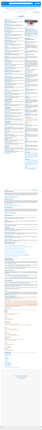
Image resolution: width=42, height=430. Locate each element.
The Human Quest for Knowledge (9, 228)
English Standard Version (8, 27)
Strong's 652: (6, 350)
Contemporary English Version (8, 73)
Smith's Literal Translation (8, 118)
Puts (34, 162)
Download (36, 36)
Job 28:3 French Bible (7, 364)
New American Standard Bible (8, 43)
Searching (26, 156)
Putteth (36, 162)
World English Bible (7, 103)
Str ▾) (11, 19)
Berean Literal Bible (7, 33)
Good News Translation (7, 82)
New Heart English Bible (7, 92)
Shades (31, 156)
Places (31, 162)
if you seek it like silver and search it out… (10, 213)
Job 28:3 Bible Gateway (7, 354)
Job (5, 216)
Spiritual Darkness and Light (8, 235)
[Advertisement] (21, 184)
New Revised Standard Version (8, 134)
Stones (26, 157)
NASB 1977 (6, 49)
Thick (27, 157)
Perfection (28, 162)
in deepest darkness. (30, 32)
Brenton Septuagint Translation (8, 150)
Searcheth (36, 163)
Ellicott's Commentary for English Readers (11, 296)
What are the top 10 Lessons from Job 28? (11, 256)
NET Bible (5, 89)
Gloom (32, 154)
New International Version (8, 20)
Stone (37, 156)
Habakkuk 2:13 (27, 133)
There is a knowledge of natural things (30, 168)
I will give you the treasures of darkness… (10, 212)
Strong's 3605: (6, 340)
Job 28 (36, 217)
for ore (26, 32)
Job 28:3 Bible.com (7, 355)
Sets (28, 156)
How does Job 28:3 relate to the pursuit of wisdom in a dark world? (14, 252)
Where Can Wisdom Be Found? (29, 29)
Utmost (30, 157)
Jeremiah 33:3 (27, 91)
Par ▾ (10, 19)
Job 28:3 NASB (6, 359)
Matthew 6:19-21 (14, 287)
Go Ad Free (2, 426)
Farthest (29, 154)
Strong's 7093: (6, 319)
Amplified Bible (6, 56)
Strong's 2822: (6, 324)
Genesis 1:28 (14, 268)
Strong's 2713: (6, 335)
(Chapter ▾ (8, 19)
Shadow (34, 156)
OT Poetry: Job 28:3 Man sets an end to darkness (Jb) (12, 367)
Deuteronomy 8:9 (27, 78)
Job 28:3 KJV (6, 360)
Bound (25, 153)
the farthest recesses (34, 31)
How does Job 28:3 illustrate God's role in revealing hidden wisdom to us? (15, 245)
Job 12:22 (26, 144)
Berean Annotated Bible (7, 60)
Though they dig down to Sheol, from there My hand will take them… (13, 205)
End (27, 154)
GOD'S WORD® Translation (8, 79)
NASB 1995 (6, 46)
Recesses (26, 163)
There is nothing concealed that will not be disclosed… (11, 197)
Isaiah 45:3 (26, 73)
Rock (28, 163)
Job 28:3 (5, 292)
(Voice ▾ (29, 19)
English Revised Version (7, 76)
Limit (33, 154)
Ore (25, 162)
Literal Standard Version (7, 108)
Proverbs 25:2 (27, 68)
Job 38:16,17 (26, 147)
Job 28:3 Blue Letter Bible (8, 353)
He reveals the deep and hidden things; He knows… (11, 204)
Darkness (30, 153)
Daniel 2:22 (26, 55)
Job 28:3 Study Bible (7, 362)
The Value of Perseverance (8, 239)
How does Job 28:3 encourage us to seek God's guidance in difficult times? (16, 251)
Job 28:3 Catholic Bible (7, 365)
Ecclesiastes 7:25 (27, 99)
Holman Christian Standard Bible (9, 66)
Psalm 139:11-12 (27, 44)
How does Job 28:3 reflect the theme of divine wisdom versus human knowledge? (17, 255)
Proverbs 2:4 (26, 124)
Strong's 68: (6, 345)
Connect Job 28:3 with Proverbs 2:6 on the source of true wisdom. (14, 249)
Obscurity (36, 154)
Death (32, 153)
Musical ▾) (32, 19)
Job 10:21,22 (26, 140)
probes (30, 31)
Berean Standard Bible (7, 30)
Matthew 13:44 (27, 104)
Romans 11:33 (27, 109)
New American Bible (7, 131)
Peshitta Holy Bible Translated (8, 142)
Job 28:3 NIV (6, 357)
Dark (27, 153)
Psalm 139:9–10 (19, 272)
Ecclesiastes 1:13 (27, 127)
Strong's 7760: (6, 314)
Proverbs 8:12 (27, 88)
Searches (33, 163)
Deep (25, 154)
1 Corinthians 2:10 (27, 113)
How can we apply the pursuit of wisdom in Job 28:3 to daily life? (14, 248)
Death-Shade (36, 153)
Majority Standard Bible (7, 100)
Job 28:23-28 (14, 294)
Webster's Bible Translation (8, 95)
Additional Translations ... (7, 153)
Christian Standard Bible (7, 63)
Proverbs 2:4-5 (27, 83)
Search (31, 163)
